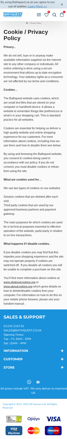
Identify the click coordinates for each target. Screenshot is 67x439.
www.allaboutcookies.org (19, 282)
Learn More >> (37, 6)
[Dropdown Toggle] (53, 15)
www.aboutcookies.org (18, 286)
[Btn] (62, 4)
